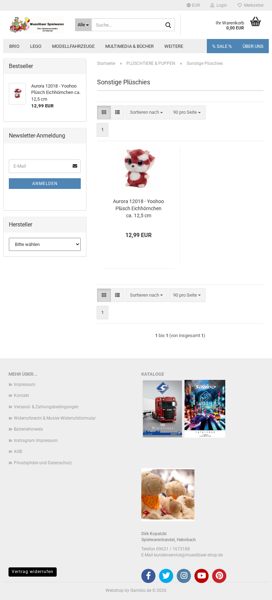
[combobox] (146, 112)
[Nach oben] (252, 589)
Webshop (115, 590)
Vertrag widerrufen (32, 571)
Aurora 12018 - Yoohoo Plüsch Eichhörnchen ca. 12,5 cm (138, 208)
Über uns (253, 46)
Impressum (24, 384)
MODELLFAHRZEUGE (73, 46)
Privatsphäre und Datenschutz (43, 462)
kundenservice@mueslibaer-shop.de (188, 555)
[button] (193, 5)
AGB (18, 451)
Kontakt (21, 395)
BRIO (14, 46)
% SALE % (222, 46)
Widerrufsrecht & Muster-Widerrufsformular (55, 418)
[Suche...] (168, 25)
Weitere (173, 46)
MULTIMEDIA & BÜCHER (129, 46)
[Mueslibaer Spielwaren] (36, 25)
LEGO (35, 46)
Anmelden (45, 183)
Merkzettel (253, 5)
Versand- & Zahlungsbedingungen (46, 406)
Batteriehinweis (28, 429)
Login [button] (220, 5)
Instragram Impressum (36, 440)
